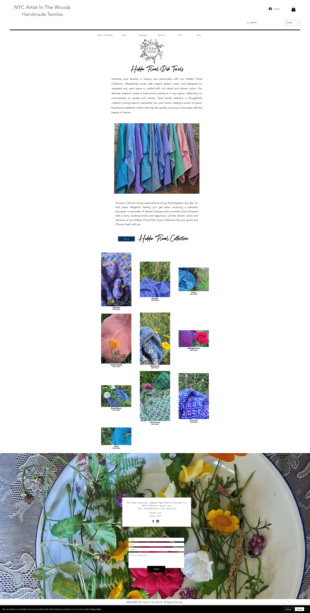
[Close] (307, 609)
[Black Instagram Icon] (157, 521)
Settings (288, 609)
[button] (293, 8)
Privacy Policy (95, 609)
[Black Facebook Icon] (153, 521)
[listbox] (293, 22)
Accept (299, 609)
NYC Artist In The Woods (42, 7)
